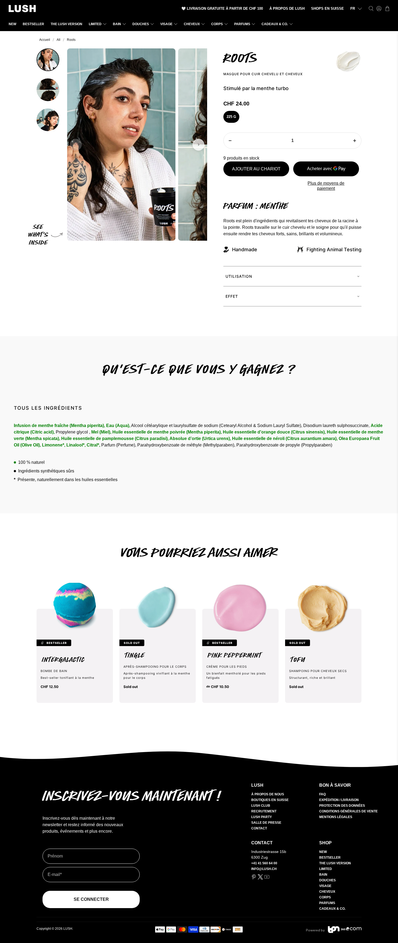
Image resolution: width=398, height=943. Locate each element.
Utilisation (239, 276)
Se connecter (91, 899)
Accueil (44, 39)
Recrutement (263, 811)
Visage (166, 24)
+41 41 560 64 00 (264, 863)
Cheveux (192, 24)
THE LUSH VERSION (66, 24)
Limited (95, 24)
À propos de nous (267, 794)
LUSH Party (261, 817)
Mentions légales (335, 817)
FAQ (322, 794)
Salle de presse (266, 823)
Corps (217, 24)
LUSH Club (260, 806)
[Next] (198, 145)
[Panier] (387, 8)
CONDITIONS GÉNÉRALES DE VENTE (348, 811)
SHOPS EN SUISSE (327, 8)
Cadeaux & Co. (275, 24)
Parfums (242, 24)
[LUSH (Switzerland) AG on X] (260, 878)
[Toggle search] (371, 8)
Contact (259, 828)
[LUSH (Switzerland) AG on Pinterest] (253, 878)
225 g (231, 117)
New (12, 24)
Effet (232, 296)
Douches (140, 24)
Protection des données (342, 806)
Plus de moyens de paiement (326, 186)
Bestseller (33, 24)
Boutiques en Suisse (270, 800)
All (58, 39)
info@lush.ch (264, 869)
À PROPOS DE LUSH (287, 8)
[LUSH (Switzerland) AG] (22, 8)
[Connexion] (379, 8)
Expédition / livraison (339, 800)
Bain (117, 24)
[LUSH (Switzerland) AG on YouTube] (266, 878)
